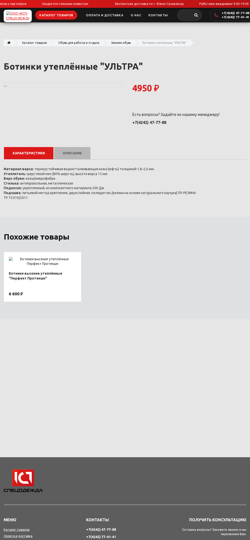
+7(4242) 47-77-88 (235, 13)
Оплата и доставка (18, 536)
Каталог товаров (34, 42)
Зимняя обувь (121, 42)
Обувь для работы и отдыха (78, 42)
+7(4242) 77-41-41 (235, 17)
